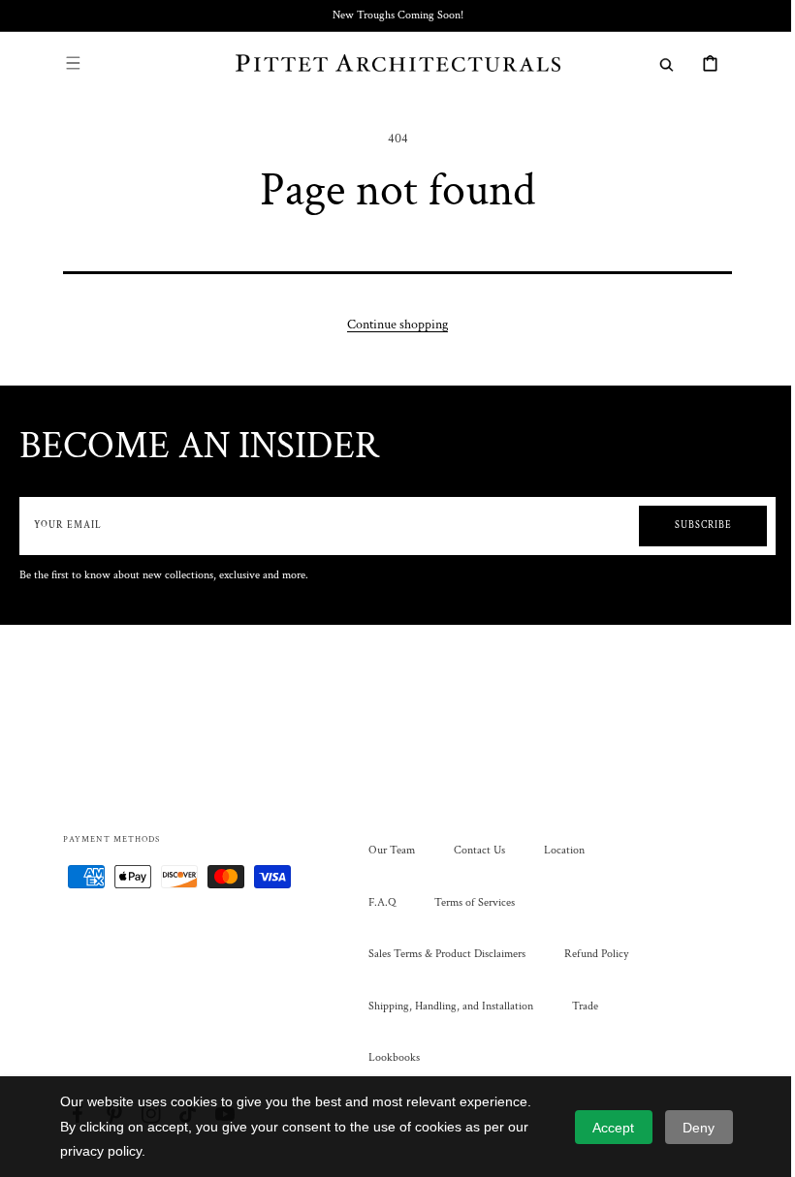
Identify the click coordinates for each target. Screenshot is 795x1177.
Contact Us (472, 850)
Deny (699, 1127)
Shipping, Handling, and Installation (444, 1006)
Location (557, 850)
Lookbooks (387, 1057)
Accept (613, 1127)
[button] (66, 63)
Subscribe (688, 525)
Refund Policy (589, 953)
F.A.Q (375, 902)
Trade (578, 1006)
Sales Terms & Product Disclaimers (440, 953)
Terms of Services (468, 902)
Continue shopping (390, 324)
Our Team (385, 850)
